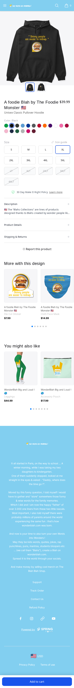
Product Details (13, 224)
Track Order (37, 590)
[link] (20, 285)
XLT (28, 171)
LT (11, 171)
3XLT (62, 171)
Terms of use (47, 664)
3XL (28, 160)
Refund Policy (37, 607)
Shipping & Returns (15, 236)
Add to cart (37, 682)
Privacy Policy (27, 664)
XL (62, 149)
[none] (59, 142)
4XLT (11, 181)
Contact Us (37, 599)
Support (37, 582)
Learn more (55, 192)
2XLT (45, 171)
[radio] (11, 150)
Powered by (28, 629)
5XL (63, 160)
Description (10, 204)
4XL (45, 160)
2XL (11, 160)
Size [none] (6, 142)
